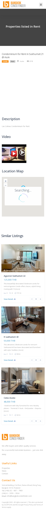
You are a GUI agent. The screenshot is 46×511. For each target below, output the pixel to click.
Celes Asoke (9, 398)
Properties (6, 468)
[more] (17, 289)
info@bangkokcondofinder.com (19, 496)
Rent (12, 61)
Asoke (22, 61)
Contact (5, 473)
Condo (5, 61)
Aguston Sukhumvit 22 (14, 276)
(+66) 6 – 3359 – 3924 (10, 493)
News (4, 471)
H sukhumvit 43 (11, 337)
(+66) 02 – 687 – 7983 (14, 490)
